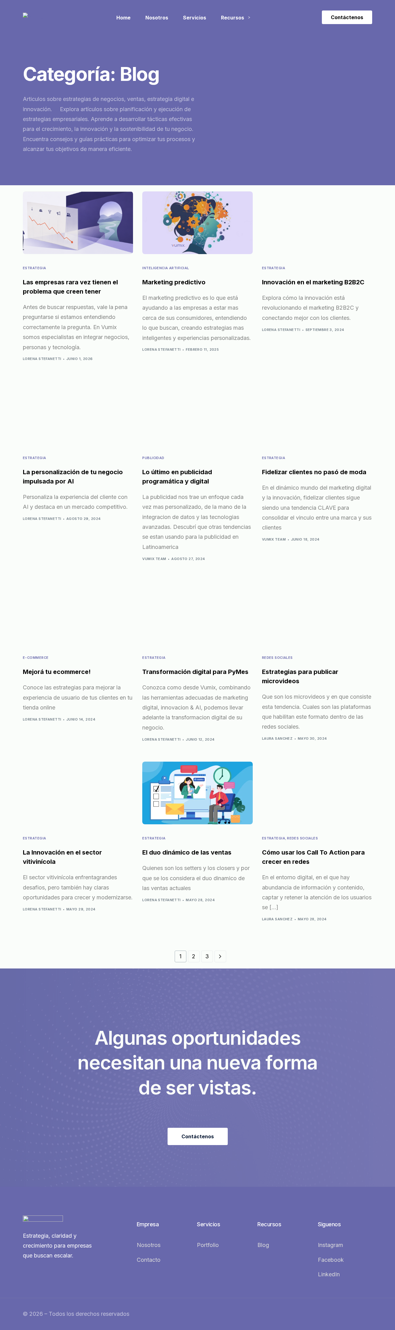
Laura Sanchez (277, 738)
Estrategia (34, 268)
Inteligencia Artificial (165, 268)
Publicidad (153, 458)
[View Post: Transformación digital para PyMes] (197, 612)
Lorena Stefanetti (42, 359)
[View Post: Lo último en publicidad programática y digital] (197, 412)
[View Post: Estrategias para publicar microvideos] (317, 612)
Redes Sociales (277, 657)
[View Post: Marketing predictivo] (197, 222)
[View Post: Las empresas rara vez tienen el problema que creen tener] (78, 222)
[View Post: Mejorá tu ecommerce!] (78, 612)
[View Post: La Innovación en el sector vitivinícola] (78, 793)
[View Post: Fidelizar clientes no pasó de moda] (317, 412)
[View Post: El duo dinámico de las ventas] (197, 793)
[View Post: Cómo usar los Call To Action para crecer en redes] (317, 793)
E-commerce (35, 657)
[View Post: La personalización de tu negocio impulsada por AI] (78, 412)
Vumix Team (154, 559)
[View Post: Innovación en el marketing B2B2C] (317, 222)
